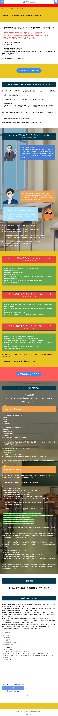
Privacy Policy (5, 697)
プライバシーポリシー (25, 711)
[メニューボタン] (2, 2)
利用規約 (17, 711)
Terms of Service (16, 697)
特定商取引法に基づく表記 (36, 711)
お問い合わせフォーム (27, 626)
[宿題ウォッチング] (29, 2)
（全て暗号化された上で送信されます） (12, 691)
